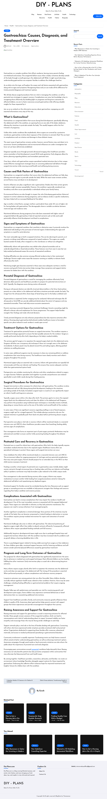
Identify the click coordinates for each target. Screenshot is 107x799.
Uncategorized (79, 176)
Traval (76, 170)
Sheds (76, 152)
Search (76, 30)
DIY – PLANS (13, 783)
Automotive (78, 89)
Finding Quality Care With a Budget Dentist (59, 718)
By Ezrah (9, 46)
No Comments (25, 46)
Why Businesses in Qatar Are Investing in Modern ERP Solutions (15, 751)
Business (39, 14)
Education (42, 17)
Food (76, 120)
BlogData (58, 796)
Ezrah (41, 691)
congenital (35, 649)
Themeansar (66, 796)
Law (76, 134)
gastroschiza (35, 46)
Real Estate (48, 14)
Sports (76, 156)
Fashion (57, 17)
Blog (32, 14)
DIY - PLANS (53, 5)
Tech (76, 161)
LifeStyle (56, 14)
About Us (42, 771)
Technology (72, 14)
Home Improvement (80, 129)
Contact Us (42, 774)
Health (64, 14)
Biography (65, 17)
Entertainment (79, 111)
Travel (101, 171)
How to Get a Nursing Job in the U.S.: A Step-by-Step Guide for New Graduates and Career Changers (88, 69)
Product (77, 143)
